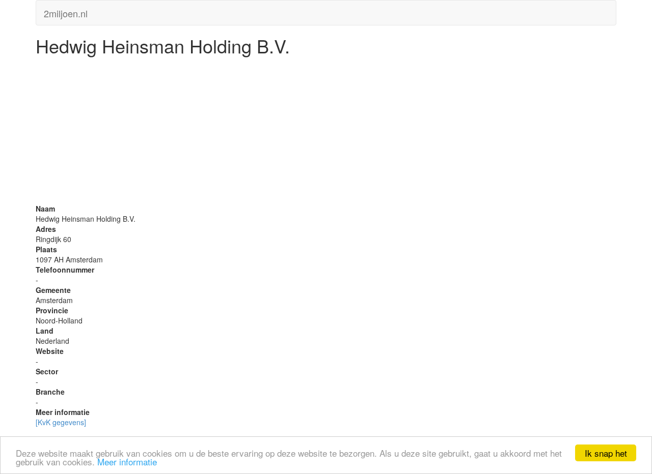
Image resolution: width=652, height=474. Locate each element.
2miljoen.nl (66, 11)
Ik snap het (606, 453)
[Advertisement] (326, 132)
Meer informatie (127, 461)
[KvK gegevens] (61, 422)
